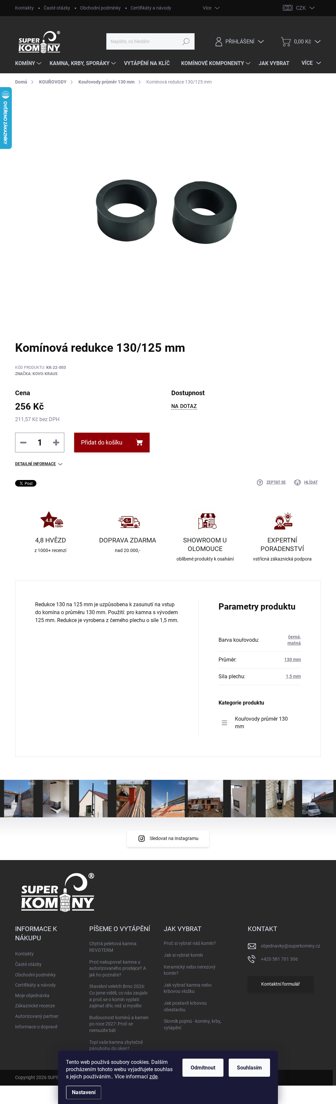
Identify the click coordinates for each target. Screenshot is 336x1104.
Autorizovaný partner (36, 1016)
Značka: (36, 374)
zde (153, 1076)
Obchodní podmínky (100, 8)
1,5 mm (293, 676)
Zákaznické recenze (35, 1005)
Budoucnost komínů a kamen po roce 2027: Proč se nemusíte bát (119, 1024)
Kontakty (24, 8)
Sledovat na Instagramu (174, 838)
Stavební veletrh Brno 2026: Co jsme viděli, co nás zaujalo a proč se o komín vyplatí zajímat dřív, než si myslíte (118, 996)
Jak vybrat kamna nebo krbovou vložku (188, 988)
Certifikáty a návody (151, 8)
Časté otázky (57, 8)
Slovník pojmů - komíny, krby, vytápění (192, 1024)
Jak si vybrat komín (183, 955)
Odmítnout (203, 1068)
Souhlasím (249, 1068)
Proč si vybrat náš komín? (190, 943)
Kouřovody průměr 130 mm (261, 722)
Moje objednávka (32, 995)
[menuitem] (29, 63)
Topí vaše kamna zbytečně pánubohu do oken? (116, 1045)
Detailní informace (35, 464)
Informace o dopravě (36, 1026)
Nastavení (83, 1092)
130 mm (292, 659)
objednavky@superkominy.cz (290, 945)
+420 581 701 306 (279, 959)
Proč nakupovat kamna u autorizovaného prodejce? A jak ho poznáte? (117, 968)
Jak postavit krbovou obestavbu (185, 1006)
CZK (301, 8)
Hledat (186, 41)
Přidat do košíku (101, 442)
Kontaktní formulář (280, 984)
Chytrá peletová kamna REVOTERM (112, 947)
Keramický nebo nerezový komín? (190, 970)
